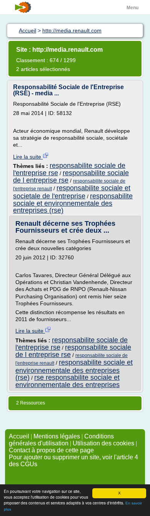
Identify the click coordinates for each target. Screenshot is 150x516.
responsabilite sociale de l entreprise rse (71, 176)
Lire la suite (28, 157)
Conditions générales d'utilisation (61, 440)
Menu (132, 7)
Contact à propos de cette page (51, 450)
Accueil (19, 436)
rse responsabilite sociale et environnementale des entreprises (67, 381)
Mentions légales (56, 436)
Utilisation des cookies (103, 443)
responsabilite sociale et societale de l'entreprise (71, 192)
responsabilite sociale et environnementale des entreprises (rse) (73, 203)
